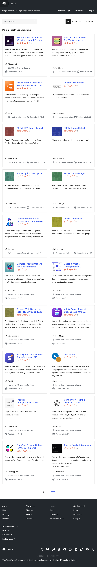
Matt (5, 530)
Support (53, 510)
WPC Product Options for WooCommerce (75, 38)
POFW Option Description (29, 173)
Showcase (30, 506)
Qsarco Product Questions (77, 445)
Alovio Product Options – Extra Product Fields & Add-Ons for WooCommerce (31, 84)
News (4, 510)
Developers (55, 514)
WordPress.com (10, 526)
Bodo (10, 549)
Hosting (5, 514)
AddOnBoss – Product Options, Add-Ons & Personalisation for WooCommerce (75, 310)
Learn (52, 506)
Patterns (29, 518)
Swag (77, 518)
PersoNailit (69, 354)
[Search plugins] (34, 21)
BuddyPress (8, 539)
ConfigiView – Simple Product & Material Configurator (74, 401)
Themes (29, 510)
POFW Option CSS (73, 218)
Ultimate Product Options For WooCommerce (29, 265)
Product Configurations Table (27, 401)
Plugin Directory (8, 11)
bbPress (7, 534)
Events (76, 510)
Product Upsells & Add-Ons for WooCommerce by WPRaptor (30, 220)
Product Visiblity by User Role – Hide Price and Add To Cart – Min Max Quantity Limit (30, 310)
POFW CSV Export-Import (30, 128)
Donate (77, 514)
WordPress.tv (57, 518)
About (5, 506)
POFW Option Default (75, 128)
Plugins (29, 514)
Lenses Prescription (74, 82)
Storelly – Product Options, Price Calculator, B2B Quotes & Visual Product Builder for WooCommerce (30, 356)
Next (53, 492)
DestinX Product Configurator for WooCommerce (72, 265)
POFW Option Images (75, 173)
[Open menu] (93, 3)
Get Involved (79, 506)
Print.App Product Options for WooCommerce (30, 446)
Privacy (5, 518)
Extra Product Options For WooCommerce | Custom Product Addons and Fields (30, 39)
